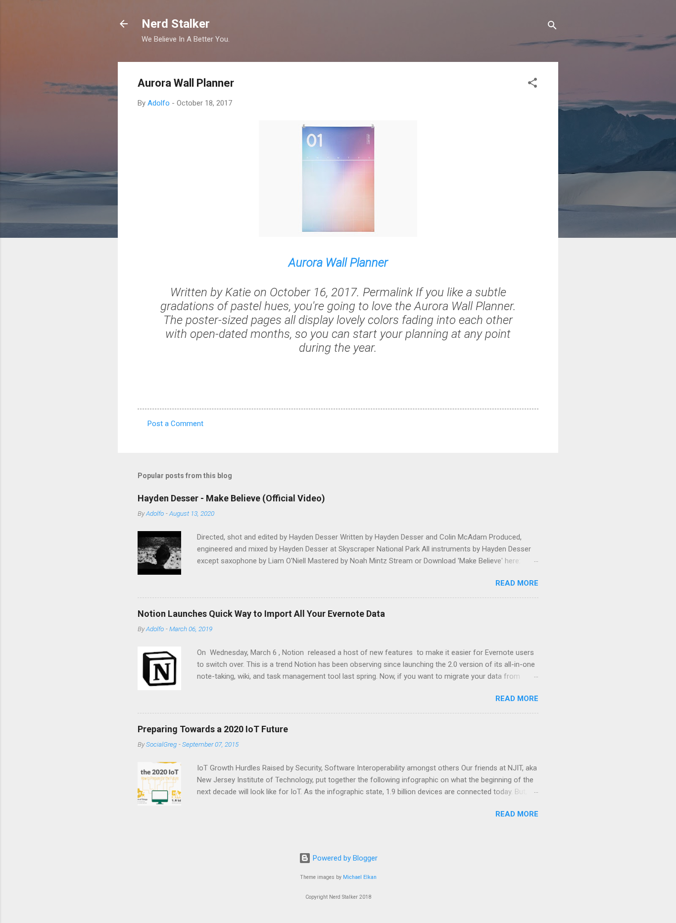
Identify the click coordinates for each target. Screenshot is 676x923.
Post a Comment (175, 423)
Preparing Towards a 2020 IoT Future (213, 729)
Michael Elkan (360, 877)
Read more (516, 583)
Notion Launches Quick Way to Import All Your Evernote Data (261, 613)
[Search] (552, 27)
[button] (532, 84)
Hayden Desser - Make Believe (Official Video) (231, 498)
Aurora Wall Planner (338, 263)
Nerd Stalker (176, 24)
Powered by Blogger (344, 858)
